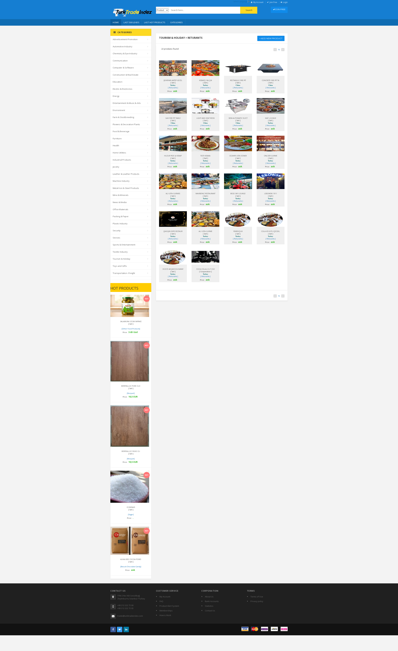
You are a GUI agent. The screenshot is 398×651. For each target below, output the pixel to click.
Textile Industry (120, 251)
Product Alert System (169, 606)
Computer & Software (123, 67)
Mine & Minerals (120, 195)
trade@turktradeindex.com (130, 615)
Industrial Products (122, 159)
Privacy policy (256, 601)
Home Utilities (119, 152)
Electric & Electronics (122, 89)
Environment (119, 110)
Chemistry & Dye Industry (125, 53)
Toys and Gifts (120, 266)
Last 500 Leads (131, 22)
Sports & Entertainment (124, 244)
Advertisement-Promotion (125, 39)
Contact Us (210, 610)
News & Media (120, 202)
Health (116, 145)
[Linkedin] (126, 629)
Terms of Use (256, 596)
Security (117, 230)
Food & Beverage (121, 131)
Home (116, 22)
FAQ (161, 601)
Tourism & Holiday (121, 258)
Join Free (273, 2)
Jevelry (116, 166)
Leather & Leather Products (126, 174)
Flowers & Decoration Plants (126, 124)
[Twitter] (119, 629)
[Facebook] (113, 629)
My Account (258, 2)
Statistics (209, 606)
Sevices (116, 237)
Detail (127, 298)
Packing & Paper (121, 216)
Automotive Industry (122, 46)
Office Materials (120, 209)
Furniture (117, 138)
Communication (120, 60)
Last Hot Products (154, 22)
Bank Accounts (212, 601)
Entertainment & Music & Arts (127, 103)
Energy (116, 96)
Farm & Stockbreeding (123, 117)
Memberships (166, 610)
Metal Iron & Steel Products (126, 188)
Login (285, 2)
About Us (209, 596)
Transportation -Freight (124, 273)
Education (117, 81)
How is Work (165, 615)
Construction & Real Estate (125, 74)
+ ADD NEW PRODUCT (270, 38)
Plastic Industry (120, 223)
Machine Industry (121, 181)
